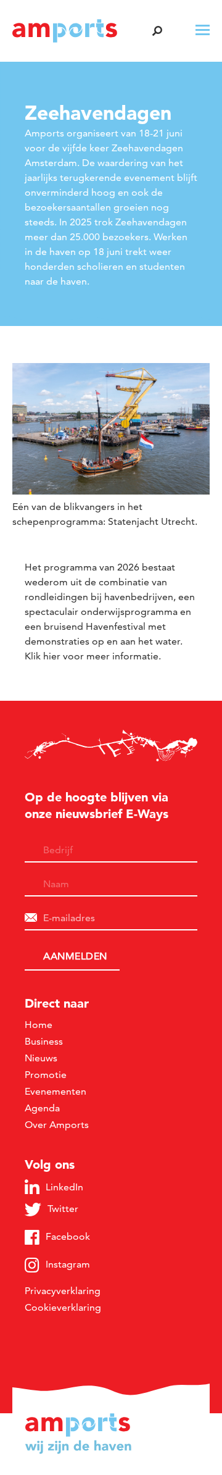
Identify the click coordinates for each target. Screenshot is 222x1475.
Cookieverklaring (63, 1307)
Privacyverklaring (63, 1291)
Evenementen (55, 1091)
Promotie (46, 1074)
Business (44, 1041)
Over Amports (57, 1124)
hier (51, 656)
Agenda (42, 1108)
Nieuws (41, 1058)
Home (38, 1024)
